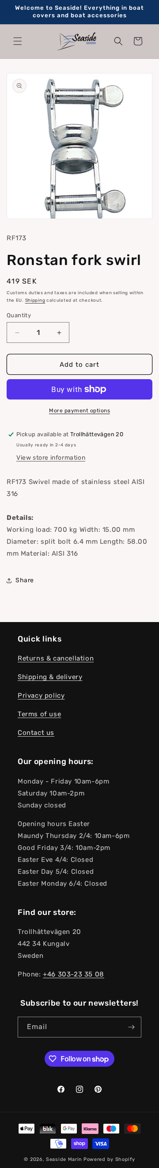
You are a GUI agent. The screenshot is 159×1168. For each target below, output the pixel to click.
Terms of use (39, 714)
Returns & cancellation (56, 658)
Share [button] (24, 580)
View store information (50, 457)
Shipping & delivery (50, 677)
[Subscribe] (131, 1027)
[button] (17, 41)
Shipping (35, 300)
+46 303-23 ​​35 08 (73, 974)
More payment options (79, 410)
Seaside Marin (64, 1159)
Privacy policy (41, 695)
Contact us (36, 733)
